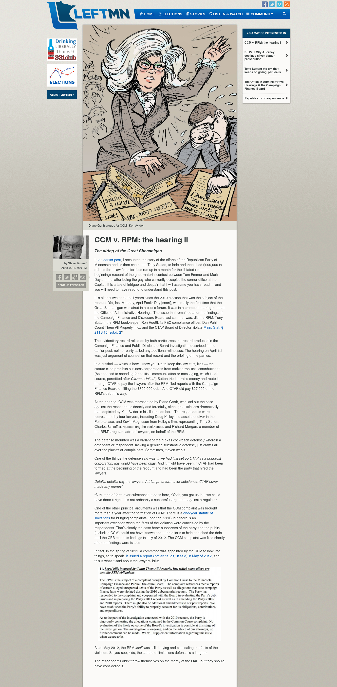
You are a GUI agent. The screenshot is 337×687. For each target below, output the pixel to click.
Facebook (265, 4)
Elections (172, 14)
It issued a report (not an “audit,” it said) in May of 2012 (169, 555)
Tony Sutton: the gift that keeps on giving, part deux (262, 70)
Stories (197, 14)
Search (284, 14)
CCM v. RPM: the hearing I (262, 42)
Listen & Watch (228, 14)
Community (262, 14)
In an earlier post (107, 259)
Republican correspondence (264, 98)
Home (149, 14)
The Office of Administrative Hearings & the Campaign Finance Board (264, 85)
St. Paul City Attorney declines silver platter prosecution (259, 55)
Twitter (272, 4)
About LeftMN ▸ (62, 94)
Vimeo (279, 4)
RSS (287, 4)
